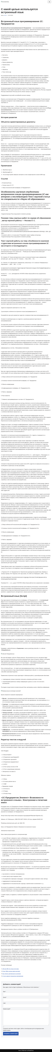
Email (4, 997)
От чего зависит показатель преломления (12, 976)
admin (5, 15)
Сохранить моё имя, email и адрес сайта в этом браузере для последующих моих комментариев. (23, 1029)
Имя (4, 991)
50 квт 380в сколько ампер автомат (11, 971)
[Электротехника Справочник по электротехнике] (5, 2)
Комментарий (7, 1009)
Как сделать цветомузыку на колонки (11, 973)
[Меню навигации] (49, 2)
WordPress (31, 1050)
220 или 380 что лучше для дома (10, 968)
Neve (19, 1050)
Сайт (4, 1003)
